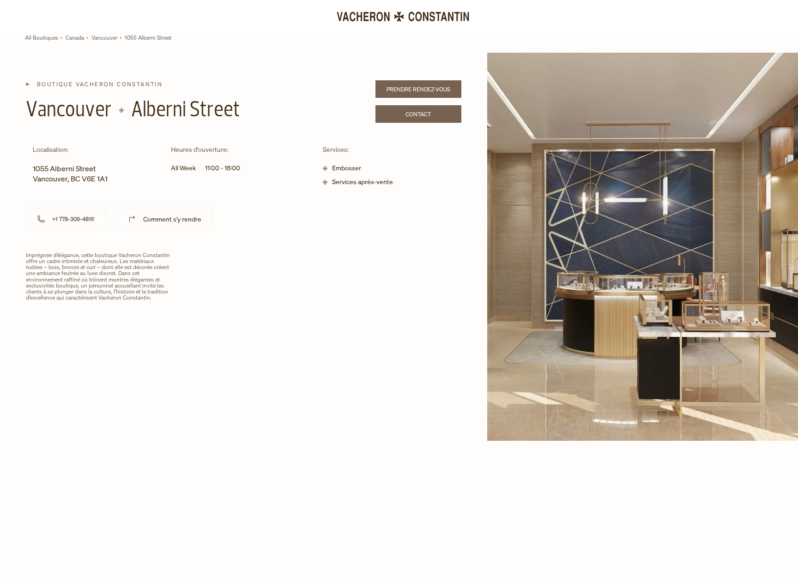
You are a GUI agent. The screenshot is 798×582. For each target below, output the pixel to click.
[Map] (320, 323)
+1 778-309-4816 (73, 219)
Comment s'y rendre (172, 219)
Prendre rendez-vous (424, 91)
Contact (433, 115)
